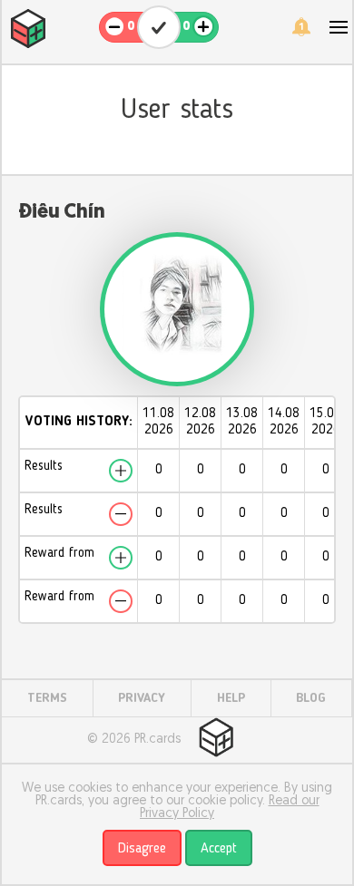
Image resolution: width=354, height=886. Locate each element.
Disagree (142, 849)
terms (47, 698)
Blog (311, 698)
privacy (141, 698)
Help (231, 698)
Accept (219, 849)
